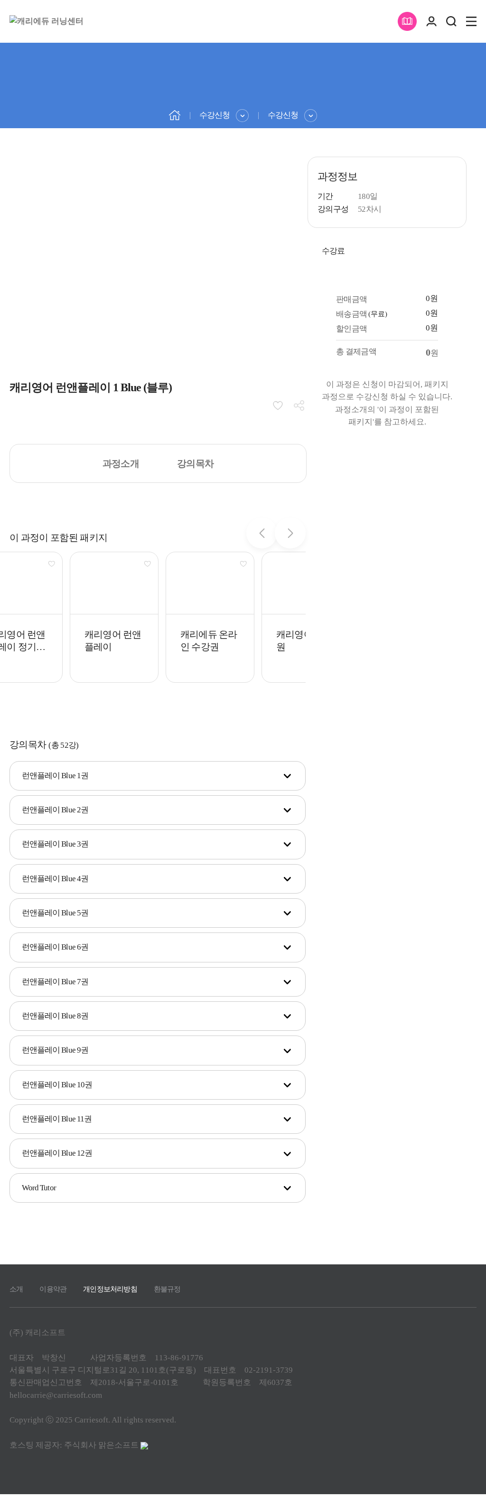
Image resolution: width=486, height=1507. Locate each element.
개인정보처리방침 (110, 1289)
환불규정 (167, 1289)
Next (290, 533)
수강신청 (214, 115)
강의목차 (195, 463)
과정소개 (121, 463)
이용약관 (52, 1289)
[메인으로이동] (174, 114)
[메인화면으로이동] (46, 21)
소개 (16, 1289)
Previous (261, 533)
